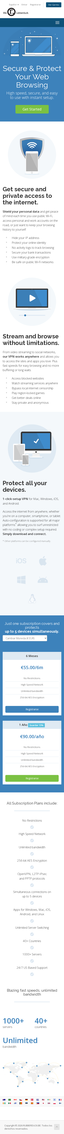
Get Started (32, 109)
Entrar (24, 4)
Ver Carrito (53, 4)
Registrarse (35, 4)
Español (13, 4)
